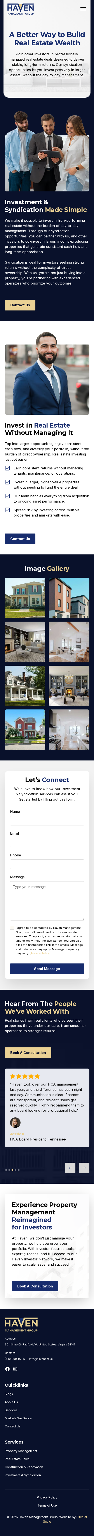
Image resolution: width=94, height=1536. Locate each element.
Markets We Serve (18, 1418)
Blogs (9, 1394)
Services (11, 1410)
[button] (82, 9)
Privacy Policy (47, 1497)
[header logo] (20, 9)
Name (15, 811)
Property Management (21, 1451)
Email (14, 833)
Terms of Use (47, 1505)
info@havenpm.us (41, 1358)
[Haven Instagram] (15, 1369)
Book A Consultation (28, 1052)
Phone (15, 855)
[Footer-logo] (21, 1324)
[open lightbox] (25, 598)
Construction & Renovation (24, 1467)
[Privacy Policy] (40, 953)
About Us (11, 1402)
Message (17, 877)
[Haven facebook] (7, 1369)
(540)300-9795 (15, 1358)
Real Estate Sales (17, 1459)
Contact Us (20, 305)
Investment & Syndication (23, 1475)
